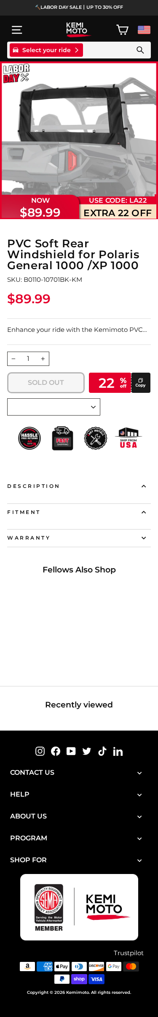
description (34, 486)
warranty (29, 538)
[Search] (140, 50)
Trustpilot (129, 953)
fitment (24, 512)
